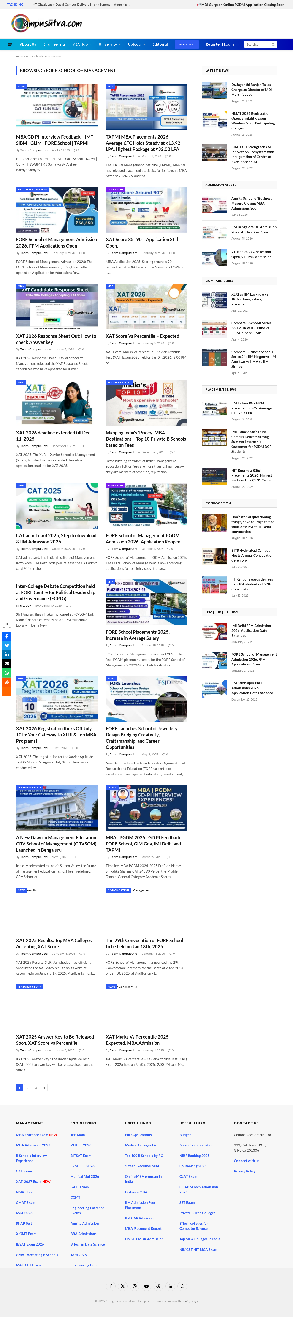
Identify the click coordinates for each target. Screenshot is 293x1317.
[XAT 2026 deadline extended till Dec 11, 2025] (57, 403)
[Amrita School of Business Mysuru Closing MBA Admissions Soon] (214, 204)
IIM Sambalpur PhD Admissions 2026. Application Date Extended (252, 688)
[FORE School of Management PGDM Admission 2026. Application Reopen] (146, 506)
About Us (28, 44)
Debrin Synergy (188, 1301)
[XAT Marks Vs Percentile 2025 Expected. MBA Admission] (146, 1007)
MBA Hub (80, 44)
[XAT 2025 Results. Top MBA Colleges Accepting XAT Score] (57, 910)
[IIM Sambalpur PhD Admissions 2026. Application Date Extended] (214, 689)
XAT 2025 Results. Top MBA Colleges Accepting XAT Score (54, 943)
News (21, 86)
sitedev (25, 606)
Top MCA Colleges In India (199, 1239)
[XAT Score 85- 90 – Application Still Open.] (146, 210)
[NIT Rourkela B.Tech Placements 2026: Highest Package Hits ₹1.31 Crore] (214, 476)
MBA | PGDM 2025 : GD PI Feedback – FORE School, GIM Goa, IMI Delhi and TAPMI (145, 844)
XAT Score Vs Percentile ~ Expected (142, 336)
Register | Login (220, 44)
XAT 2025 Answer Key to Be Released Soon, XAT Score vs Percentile (55, 1040)
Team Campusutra (34, 150)
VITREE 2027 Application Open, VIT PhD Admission (251, 254)
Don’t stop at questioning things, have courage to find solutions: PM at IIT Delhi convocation (252, 524)
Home (19, 56)
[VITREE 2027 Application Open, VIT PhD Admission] (214, 257)
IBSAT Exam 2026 (30, 1244)
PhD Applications (138, 1135)
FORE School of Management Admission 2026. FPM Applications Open (56, 242)
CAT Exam (24, 1171)
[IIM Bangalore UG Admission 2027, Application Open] (214, 233)
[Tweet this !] (6, 645)
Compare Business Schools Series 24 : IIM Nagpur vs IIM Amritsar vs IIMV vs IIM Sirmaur (253, 359)
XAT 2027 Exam (29, 1181)
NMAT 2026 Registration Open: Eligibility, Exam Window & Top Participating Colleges (253, 120)
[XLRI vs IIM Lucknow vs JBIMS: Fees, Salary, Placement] (214, 300)
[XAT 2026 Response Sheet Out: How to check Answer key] (57, 306)
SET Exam (187, 1202)
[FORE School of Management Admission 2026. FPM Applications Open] (57, 210)
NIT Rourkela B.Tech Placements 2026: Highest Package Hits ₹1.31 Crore (251, 475)
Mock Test (187, 44)
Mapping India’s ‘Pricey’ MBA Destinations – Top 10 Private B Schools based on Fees (146, 439)
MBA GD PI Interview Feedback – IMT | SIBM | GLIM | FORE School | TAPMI (56, 140)
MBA (111, 86)
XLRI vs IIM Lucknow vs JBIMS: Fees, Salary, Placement (249, 299)
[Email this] (6, 663)
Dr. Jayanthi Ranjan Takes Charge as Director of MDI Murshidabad (251, 89)
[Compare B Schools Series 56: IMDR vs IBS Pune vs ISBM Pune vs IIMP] (214, 329)
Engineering (54, 44)
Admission (115, 189)
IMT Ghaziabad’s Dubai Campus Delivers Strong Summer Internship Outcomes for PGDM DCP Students (82, 4)
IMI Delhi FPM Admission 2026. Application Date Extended (251, 631)
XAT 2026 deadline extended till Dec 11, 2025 (53, 436)
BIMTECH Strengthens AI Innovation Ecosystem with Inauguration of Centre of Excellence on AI (252, 154)
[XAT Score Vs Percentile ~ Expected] (146, 306)
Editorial (160, 44)
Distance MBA (136, 1192)
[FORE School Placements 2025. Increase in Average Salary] (146, 602)
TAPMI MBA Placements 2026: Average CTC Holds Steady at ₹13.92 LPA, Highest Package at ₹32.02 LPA (143, 143)
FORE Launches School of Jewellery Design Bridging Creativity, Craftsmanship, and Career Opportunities (142, 738)
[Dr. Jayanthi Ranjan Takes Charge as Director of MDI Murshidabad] (214, 90)
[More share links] (6, 691)
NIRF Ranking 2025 (194, 1155)
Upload (134, 44)
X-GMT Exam (26, 1234)
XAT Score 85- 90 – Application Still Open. (142, 242)
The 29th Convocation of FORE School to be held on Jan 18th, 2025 (144, 943)
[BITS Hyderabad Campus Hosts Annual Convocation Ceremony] (214, 556)
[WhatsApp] (6, 673)
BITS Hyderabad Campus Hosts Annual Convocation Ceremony (252, 555)
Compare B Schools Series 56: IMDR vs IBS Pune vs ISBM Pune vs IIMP (251, 328)
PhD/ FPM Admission (32, 189)
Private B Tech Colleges (197, 1213)
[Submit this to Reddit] (6, 682)
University (108, 44)
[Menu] (10, 44)
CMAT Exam (26, 1202)
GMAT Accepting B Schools (37, 1255)
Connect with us (246, 1161)
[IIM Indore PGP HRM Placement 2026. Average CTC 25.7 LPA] (214, 409)
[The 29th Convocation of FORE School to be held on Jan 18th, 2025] (146, 910)
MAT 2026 (24, 1213)
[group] (150, 1250)
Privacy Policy (244, 1171)
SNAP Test (24, 1223)
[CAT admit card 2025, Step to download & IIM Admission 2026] (57, 506)
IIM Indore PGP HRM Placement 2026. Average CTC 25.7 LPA (251, 408)
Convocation (118, 890)
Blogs (112, 787)
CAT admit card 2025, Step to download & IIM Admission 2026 (56, 538)
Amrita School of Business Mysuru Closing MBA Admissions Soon (251, 203)
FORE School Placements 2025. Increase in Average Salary (138, 635)
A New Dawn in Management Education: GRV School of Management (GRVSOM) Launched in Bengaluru (56, 844)
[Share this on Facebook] (6, 636)
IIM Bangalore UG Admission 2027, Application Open (254, 229)
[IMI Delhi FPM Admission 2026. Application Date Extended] (214, 631)
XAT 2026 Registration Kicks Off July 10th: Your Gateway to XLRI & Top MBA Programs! (56, 735)
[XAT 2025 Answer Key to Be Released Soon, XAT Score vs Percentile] (57, 1007)
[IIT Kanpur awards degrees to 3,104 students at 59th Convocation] (214, 585)
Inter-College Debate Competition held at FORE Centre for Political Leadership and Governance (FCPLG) (55, 592)
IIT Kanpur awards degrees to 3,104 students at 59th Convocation (252, 584)
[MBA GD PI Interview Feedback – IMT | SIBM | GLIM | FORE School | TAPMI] (57, 107)
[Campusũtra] (45, 23)
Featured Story (119, 382)
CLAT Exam (188, 1176)
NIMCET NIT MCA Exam (198, 1249)
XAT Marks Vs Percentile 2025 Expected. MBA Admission (137, 1040)
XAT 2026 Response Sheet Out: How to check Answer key (56, 339)
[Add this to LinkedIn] (6, 654)
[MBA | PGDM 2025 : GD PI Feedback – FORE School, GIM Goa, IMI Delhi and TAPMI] (146, 808)
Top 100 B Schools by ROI (145, 1155)
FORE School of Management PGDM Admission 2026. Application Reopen (143, 538)
